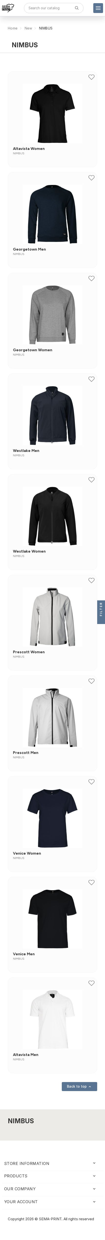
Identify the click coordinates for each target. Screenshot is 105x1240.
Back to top (79, 1086)
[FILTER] (101, 620)
